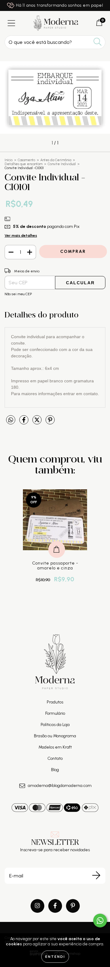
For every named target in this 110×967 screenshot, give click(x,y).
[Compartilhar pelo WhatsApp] (10, 420)
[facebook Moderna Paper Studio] (55, 906)
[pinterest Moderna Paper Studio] (73, 906)
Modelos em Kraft (55, 747)
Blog (55, 769)
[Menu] (11, 23)
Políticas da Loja (55, 724)
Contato (55, 758)
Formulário (55, 713)
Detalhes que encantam (23, 164)
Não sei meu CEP (18, 294)
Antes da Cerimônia (55, 160)
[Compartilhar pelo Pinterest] (50, 422)
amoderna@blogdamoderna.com (60, 785)
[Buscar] (97, 42)
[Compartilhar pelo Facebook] (24, 422)
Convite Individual (62, 164)
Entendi (55, 957)
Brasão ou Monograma (55, 736)
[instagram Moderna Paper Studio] (37, 906)
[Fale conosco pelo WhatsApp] (100, 920)
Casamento (26, 160)
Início (9, 160)
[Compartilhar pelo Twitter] (37, 422)
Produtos (55, 702)
